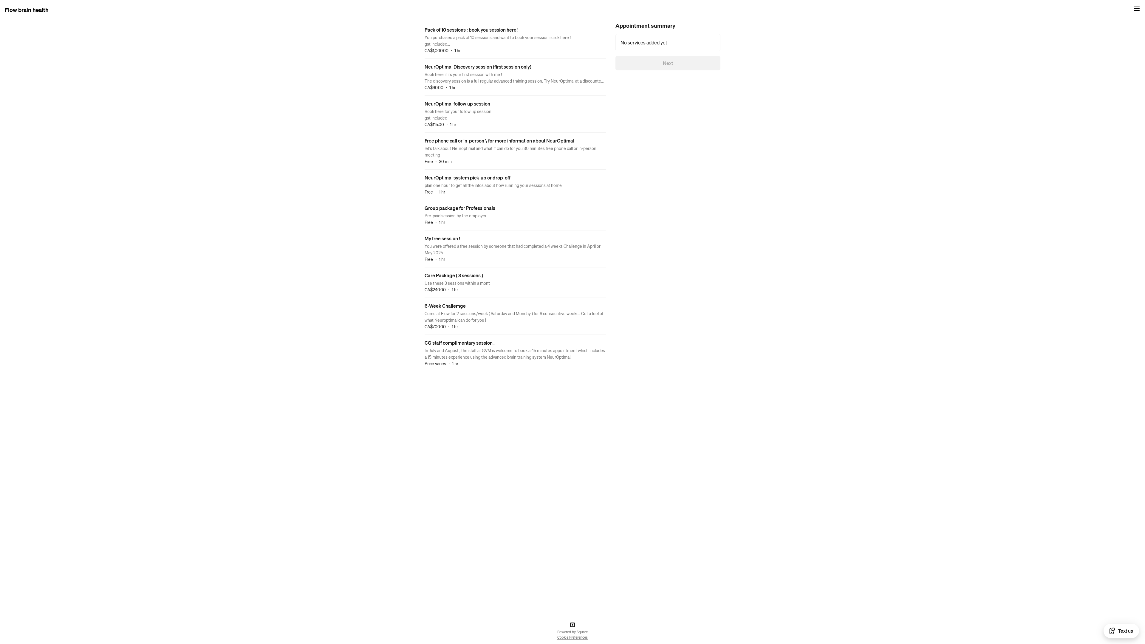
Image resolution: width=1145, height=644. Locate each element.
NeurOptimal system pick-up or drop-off (467, 177)
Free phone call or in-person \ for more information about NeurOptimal (499, 140)
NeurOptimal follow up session (457, 103)
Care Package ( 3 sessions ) (454, 275)
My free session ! (442, 238)
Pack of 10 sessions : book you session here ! (472, 30)
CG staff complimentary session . (460, 343)
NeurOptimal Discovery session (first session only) (478, 67)
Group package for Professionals (460, 208)
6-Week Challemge (445, 306)
